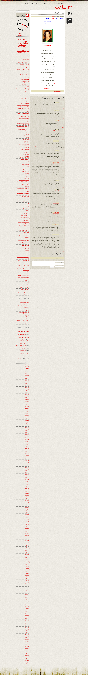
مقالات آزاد (27, 250)
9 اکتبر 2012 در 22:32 (56, 163)
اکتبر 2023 (27, 423)
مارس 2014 (27, 613)
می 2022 (27, 444)
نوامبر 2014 (27, 599)
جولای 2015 (27, 585)
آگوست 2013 (27, 625)
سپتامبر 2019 (27, 498)
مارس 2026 (27, 373)
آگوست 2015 (27, 583)
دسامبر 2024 (27, 399)
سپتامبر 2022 (27, 437)
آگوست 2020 (27, 479)
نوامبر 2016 (27, 557)
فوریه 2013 (27, 635)
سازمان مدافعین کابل (25, 184)
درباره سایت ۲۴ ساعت (25, 161)
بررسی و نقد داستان (25, 84)
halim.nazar (57, 150)
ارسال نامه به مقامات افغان (24, 64)
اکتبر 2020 (27, 475)
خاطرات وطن (26, 147)
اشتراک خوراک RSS (21, 15)
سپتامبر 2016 (27, 561)
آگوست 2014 (27, 604)
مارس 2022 (27, 448)
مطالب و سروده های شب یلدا (24, 233)
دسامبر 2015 (27, 576)
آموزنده (28, 60)
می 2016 (27, 568)
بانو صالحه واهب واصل (58, 91)
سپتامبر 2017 (27, 540)
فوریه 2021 (27, 469)
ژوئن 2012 (27, 649)
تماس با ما (37, 3)
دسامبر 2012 (27, 639)
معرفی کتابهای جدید (25, 245)
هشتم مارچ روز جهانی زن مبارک (23, 277)
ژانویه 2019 (27, 512)
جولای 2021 (27, 460)
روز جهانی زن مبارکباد (25, 171)
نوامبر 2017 (27, 536)
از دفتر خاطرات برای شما (24, 66)
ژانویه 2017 (27, 554)
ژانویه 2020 (27, 491)
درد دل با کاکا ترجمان (25, 164)
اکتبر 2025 (27, 382)
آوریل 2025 (27, 392)
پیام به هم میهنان (26, 99)
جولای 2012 (27, 648)
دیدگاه (69, 20)
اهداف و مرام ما (69, 3)
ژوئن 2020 (27, 482)
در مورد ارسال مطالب (44, 3)
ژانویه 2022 (27, 451)
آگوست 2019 (27, 500)
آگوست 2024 (27, 406)
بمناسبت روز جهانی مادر (25, 94)
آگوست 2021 (27, 458)
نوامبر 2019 (27, 495)
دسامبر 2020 (27, 472)
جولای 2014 (27, 606)
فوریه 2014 (27, 615)
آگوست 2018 (27, 521)
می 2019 (27, 505)
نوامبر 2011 (27, 662)
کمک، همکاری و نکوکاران (24, 217)
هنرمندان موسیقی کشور (25, 278)
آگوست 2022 (27, 439)
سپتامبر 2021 (27, 456)
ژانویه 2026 (27, 376)
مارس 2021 (27, 467)
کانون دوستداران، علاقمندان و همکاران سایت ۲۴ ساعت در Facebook (22, 43)
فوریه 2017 (27, 552)
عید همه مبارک (26, 205)
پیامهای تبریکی (26, 111)
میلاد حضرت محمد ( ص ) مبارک (23, 260)
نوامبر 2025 (27, 380)
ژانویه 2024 (27, 418)
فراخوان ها (27, 206)
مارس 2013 (27, 634)
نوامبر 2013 (27, 620)
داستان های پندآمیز (26, 152)
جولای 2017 (27, 543)
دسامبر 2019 (27, 493)
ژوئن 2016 (27, 566)
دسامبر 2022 (27, 432)
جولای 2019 (27, 502)
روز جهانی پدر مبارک (25, 169)
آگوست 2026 (27, 364)
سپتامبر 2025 (27, 383)
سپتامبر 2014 (27, 602)
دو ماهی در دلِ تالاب (25, 303)
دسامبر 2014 (27, 597)
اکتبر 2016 (27, 559)
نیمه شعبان (27, 273)
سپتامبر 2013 (27, 623)
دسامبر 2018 (27, 514)
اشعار (53, 16)
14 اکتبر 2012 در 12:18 (56, 190)
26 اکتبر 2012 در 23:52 (56, 225)
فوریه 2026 (27, 375)
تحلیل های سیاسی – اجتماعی (24, 118)
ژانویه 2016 (27, 575)
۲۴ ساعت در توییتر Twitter (23, 34)
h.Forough (57, 120)
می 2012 (27, 651)
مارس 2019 (27, 509)
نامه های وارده (26, 263)
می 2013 (27, 630)
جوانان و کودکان (26, 135)
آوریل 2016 (27, 569)
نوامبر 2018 (27, 515)
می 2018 (27, 526)
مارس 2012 (27, 655)
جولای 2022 (27, 441)
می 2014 (27, 609)
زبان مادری (27, 173)
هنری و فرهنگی (26, 280)
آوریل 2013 (27, 632)
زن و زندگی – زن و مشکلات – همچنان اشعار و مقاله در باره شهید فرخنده (23, 182)
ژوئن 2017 (27, 545)
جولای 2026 (27, 366)
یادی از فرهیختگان (26, 291)
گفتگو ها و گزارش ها (25, 223)
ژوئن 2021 (27, 462)
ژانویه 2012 (27, 658)
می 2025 (27, 390)
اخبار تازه (32, 3)
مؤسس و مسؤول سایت (60, 3)
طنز (28, 203)
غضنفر (57, 202)
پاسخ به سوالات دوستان (25, 98)
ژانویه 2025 (27, 397)
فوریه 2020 (27, 489)
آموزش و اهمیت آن (26, 59)
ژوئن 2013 (27, 629)
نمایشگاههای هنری (26, 271)
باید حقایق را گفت (26, 82)
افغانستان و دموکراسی (25, 79)
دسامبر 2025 (27, 378)
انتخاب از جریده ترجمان (25, 81)
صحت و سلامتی (26, 199)
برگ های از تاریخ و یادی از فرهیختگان (22, 88)
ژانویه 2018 (27, 533)
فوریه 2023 (27, 429)
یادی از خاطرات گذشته (25, 289)
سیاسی (28, 198)
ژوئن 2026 (27, 368)
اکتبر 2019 (27, 496)
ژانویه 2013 (27, 637)
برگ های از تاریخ (26, 86)
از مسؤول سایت (26, 67)
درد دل (28, 162)
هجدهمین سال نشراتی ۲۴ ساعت (23, 275)
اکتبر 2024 (27, 402)
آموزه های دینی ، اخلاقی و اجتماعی (23, 62)
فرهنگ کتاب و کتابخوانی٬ (25, 208)
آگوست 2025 (27, 385)
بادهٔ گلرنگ (27, 316)
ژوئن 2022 (27, 442)
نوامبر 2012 (27, 641)
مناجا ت (28, 253)
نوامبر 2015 (27, 578)
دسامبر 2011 (27, 660)
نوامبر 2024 (27, 401)
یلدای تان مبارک (26, 294)
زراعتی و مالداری (26, 174)
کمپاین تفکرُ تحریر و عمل (24, 215)
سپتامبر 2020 (27, 477)
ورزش (28, 282)
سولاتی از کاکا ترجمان (25, 196)
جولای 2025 (27, 387)
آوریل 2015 (27, 590)
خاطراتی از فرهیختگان (25, 149)
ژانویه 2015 (27, 595)
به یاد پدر (27, 96)
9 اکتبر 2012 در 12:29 (56, 130)
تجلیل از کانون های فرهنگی (24, 116)
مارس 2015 (27, 592)
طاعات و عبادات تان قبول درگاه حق (23, 201)
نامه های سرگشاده (26, 262)
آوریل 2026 (27, 371)
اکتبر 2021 (27, 455)
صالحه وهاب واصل (55, 162)
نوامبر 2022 (27, 434)
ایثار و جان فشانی (26, 310)
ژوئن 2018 (27, 524)
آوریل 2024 (27, 413)
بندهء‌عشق (59, 12)
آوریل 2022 (27, 446)
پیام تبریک (27, 101)
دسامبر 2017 (27, 535)
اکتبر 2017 (27, 538)
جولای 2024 (27, 408)
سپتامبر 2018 (27, 519)
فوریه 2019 (27, 510)
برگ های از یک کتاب (25, 89)
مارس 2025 (27, 394)
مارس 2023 (27, 427)
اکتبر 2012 (27, 642)
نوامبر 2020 (27, 474)
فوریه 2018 (27, 531)
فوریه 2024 (27, 416)
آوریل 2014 (27, 611)
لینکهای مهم (27, 3)
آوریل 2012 (27, 653)
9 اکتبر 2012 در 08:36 (56, 111)
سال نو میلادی (26, 186)
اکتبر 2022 (27, 435)
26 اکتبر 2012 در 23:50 (56, 213)
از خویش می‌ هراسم (25, 318)
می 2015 (27, 589)
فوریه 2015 (27, 594)
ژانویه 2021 (27, 470)
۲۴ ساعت (63, 7)
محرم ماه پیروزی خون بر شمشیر (23, 228)
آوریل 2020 (27, 486)
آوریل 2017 (27, 549)
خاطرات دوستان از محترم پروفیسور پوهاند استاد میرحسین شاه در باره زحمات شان (23, 144)
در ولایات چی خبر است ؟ (24, 159)
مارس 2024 (27, 415)
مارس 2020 (27, 488)
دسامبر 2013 (27, 618)
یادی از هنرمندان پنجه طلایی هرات (23, 292)
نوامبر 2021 (27, 453)
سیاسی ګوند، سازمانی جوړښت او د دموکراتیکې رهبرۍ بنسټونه (23, 331)
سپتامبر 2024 (27, 404)
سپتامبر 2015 (27, 582)
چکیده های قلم (26, 137)
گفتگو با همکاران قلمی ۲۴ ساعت (23, 222)
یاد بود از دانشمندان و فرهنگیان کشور (22, 287)
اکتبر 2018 (27, 517)
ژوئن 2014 (27, 608)
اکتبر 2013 (27, 622)
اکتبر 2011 (27, 663)
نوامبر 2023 (27, 422)
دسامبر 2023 (27, 420)
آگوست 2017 (27, 542)
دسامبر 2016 (27, 555)
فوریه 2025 (27, 395)
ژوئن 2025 (27, 389)
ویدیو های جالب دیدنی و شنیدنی (23, 285)
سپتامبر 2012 (27, 644)
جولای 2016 (27, 564)
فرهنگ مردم (27, 210)
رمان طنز (27, 167)
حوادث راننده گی (26, 139)
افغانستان (27, 77)
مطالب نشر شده (52, 3)
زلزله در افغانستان (26, 178)
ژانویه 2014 (27, 616)
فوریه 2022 (27, 449)
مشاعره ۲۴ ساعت (26, 232)
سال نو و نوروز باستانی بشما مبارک (23, 188)
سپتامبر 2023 (27, 425)
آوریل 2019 (27, 507)
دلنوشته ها (27, 166)
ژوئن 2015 (27, 587)
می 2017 (27, 547)
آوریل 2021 (27, 465)
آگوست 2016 (27, 562)
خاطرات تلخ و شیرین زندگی (24, 141)
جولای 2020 (27, 481)
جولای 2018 (27, 522)
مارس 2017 (27, 550)
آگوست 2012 (27, 646)
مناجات (28, 255)
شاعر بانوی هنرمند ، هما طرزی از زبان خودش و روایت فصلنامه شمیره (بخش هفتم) (23, 314)
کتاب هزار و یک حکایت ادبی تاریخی (23, 213)
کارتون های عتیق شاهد (25, 211)
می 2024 (27, 411)
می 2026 (27, 369)
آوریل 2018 (27, 528)
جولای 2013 (27, 627)
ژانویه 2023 (27, 430)
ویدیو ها (28, 284)
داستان (28, 150)
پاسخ (63, 108)
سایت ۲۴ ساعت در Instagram (23, 51)
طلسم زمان (27, 323)
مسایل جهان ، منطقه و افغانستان (23, 230)
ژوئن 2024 (27, 409)
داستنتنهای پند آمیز (26, 154)
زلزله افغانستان (26, 176)
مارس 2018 (27, 529)
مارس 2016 (27, 571)
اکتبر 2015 (27, 580)
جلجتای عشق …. (26, 308)
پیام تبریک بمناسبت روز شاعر (24, 103)
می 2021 (27, 463)
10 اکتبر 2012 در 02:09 (56, 181)
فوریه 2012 (27, 656)
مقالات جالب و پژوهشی (25, 251)
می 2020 (27, 484)
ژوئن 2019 (27, 503)
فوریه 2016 (27, 573)
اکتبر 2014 (27, 601)
